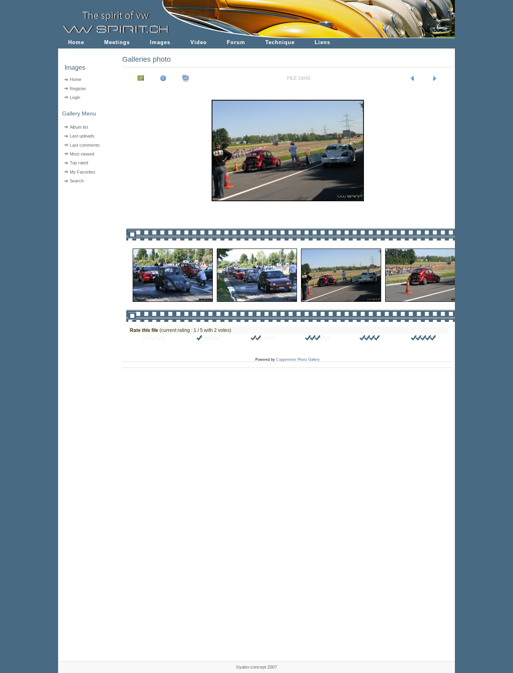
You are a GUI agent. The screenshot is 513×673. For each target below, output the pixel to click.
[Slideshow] (185, 78)
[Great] (423, 339)
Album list (79, 127)
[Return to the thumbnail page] (140, 78)
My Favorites (82, 172)
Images (160, 42)
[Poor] (209, 339)
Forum (236, 42)
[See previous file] (412, 78)
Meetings (117, 42)
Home (76, 42)
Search (77, 180)
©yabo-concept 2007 (256, 667)
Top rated (79, 162)
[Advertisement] (85, 237)
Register (78, 88)
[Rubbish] (155, 339)
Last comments (85, 145)
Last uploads (82, 135)
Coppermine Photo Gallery (298, 360)
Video (198, 42)
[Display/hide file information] (163, 78)
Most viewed (82, 154)
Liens (322, 42)
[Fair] (263, 339)
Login (75, 97)
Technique (280, 42)
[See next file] (435, 78)
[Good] (318, 339)
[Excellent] (372, 339)
